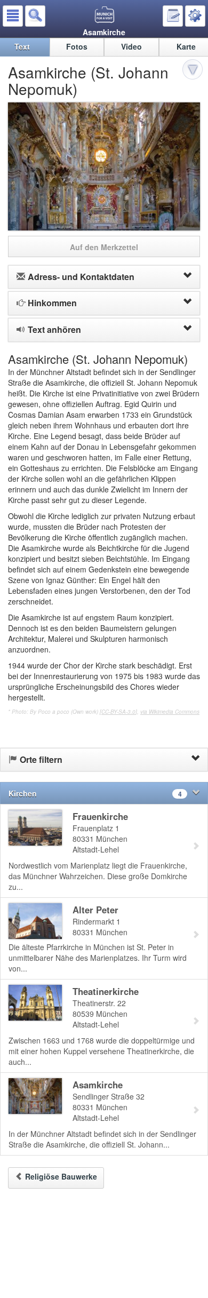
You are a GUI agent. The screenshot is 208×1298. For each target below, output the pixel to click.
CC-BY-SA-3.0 (118, 711)
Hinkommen (52, 303)
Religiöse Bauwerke (61, 1176)
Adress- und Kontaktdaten (81, 276)
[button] (13, 16)
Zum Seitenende (194, 71)
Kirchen (95, 793)
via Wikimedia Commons (169, 711)
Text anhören (54, 329)
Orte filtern (41, 759)
